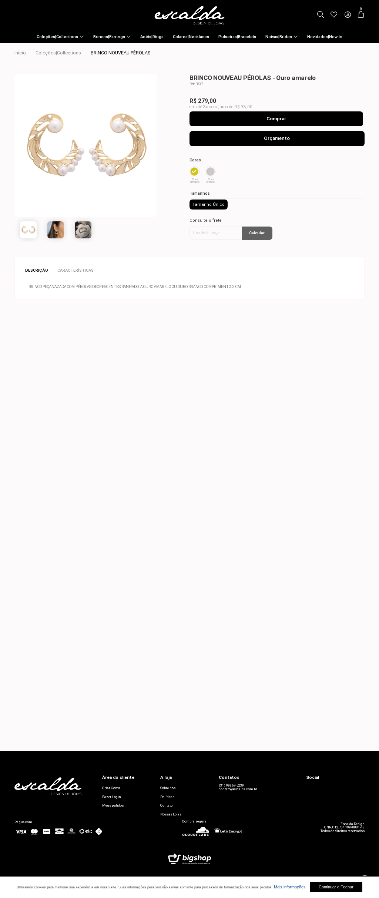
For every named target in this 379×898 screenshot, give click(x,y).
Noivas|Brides (278, 37)
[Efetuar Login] (348, 15)
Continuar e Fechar (336, 887)
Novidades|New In (324, 37)
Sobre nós (167, 788)
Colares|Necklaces (191, 37)
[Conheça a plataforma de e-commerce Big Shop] (189, 861)
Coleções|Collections (57, 37)
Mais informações (290, 887)
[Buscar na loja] (321, 15)
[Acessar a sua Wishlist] (334, 15)
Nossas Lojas (170, 814)
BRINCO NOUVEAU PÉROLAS (120, 53)
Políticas (167, 797)
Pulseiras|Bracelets (237, 37)
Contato (166, 805)
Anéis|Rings (152, 37)
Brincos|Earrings (109, 37)
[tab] (39, 271)
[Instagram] (309, 788)
